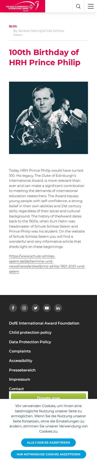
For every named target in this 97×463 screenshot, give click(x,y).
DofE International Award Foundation (44, 323)
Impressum (19, 379)
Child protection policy (30, 332)
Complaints (20, 351)
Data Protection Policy (30, 342)
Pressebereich (22, 370)
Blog (13, 26)
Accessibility (20, 361)
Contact (16, 389)
